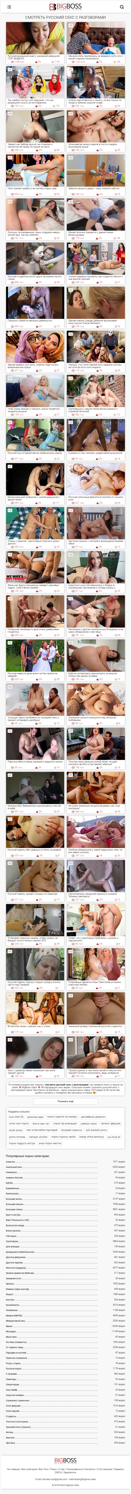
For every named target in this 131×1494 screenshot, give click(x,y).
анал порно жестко (50, 1143)
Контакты (90, 1469)
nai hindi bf (114, 1137)
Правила (118, 1469)
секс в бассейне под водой (42, 1129)
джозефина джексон (93, 1116)
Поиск (53, 1469)
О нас (62, 1469)
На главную (13, 1469)
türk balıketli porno (96, 1130)
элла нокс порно (19, 1123)
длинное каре (35, 1116)
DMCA (58, 1472)
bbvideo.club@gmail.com (54, 1479)
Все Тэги (43, 1469)
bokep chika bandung (91, 1136)
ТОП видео (97, 1090)
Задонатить (69, 1472)
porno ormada (17, 1136)
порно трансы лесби (63, 1136)
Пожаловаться (74, 1469)
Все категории (29, 1469)
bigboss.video (72, 1485)
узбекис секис (89, 1123)
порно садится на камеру (62, 1116)
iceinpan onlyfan (38, 1136)
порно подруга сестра (22, 1143)
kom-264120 (16, 1116)
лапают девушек (111, 1123)
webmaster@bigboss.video (82, 1479)
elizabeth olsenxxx (71, 1130)
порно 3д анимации (65, 1123)
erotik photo (16, 1130)
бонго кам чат (41, 1123)
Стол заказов (104, 1469)
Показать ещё (65, 1101)
